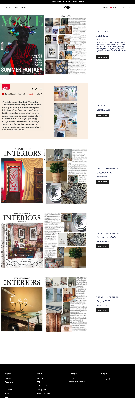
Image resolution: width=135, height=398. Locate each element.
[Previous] (6, 2)
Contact (40, 378)
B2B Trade (8, 390)
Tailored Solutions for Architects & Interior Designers (67, 2)
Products (8, 378)
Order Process (42, 386)
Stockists (8, 393)
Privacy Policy (42, 390)
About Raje (9, 382)
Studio (7, 386)
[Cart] (129, 7)
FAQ (38, 382)
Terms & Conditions (44, 393)
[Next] (129, 2)
